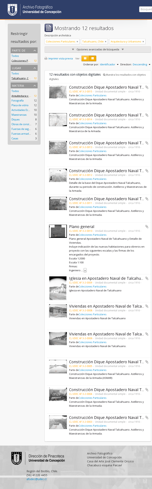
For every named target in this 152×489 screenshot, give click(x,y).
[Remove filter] (77, 41)
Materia (18, 85)
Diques (15, 119)
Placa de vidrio (19, 105)
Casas (14, 138)
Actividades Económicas (25, 110)
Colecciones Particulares (26, 60)
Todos (15, 56)
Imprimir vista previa (60, 58)
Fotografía (17, 100)
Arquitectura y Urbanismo (26, 96)
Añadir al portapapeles (147, 87)
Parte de (18, 50)
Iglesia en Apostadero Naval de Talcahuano (108, 278)
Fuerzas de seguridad (23, 129)
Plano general (81, 226)
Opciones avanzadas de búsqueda (98, 49)
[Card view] (85, 58)
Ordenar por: (91, 64)
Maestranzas (19, 114)
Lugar (16, 67)
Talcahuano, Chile (22, 78)
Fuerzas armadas (21, 133)
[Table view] (92, 58)
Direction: (126, 64)
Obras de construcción (24, 124)
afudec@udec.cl (37, 479)
